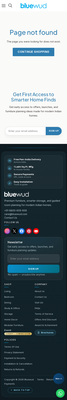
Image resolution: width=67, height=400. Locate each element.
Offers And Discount (46, 319)
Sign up (54, 131)
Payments (9, 384)
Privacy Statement (14, 352)
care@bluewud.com (15, 214)
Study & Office (12, 308)
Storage (8, 313)
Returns (50, 379)
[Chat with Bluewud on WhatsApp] (60, 393)
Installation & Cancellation (18, 363)
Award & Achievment (46, 325)
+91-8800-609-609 (15, 210)
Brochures (47, 332)
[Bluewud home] (16, 194)
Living (7, 291)
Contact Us (10, 217)
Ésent (17, 332)
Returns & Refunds (14, 369)
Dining (7, 302)
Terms (40, 379)
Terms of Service (44, 313)
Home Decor (11, 319)
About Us (39, 291)
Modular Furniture (13, 325)
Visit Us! (39, 302)
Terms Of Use (11, 346)
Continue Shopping (33, 51)
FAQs (37, 308)
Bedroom (9, 297)
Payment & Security (14, 358)
